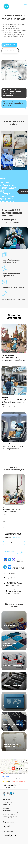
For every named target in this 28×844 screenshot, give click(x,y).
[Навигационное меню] (25, 4)
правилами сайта (17, 537)
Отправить (14, 543)
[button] (9, 45)
